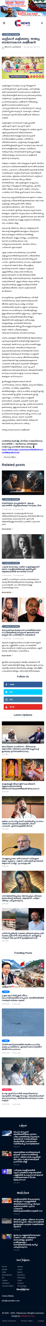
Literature (5, 1283)
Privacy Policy (27, 1321)
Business (21, 1275)
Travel (19, 1269)
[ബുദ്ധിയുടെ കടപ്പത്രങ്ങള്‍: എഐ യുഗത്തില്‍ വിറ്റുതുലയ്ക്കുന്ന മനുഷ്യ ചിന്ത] (23, 482)
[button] (7, 23)
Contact (41, 1321)
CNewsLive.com (27, 1316)
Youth (19, 1280)
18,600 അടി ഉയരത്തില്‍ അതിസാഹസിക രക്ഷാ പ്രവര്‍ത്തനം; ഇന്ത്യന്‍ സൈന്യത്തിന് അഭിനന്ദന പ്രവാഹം (22, 1046)
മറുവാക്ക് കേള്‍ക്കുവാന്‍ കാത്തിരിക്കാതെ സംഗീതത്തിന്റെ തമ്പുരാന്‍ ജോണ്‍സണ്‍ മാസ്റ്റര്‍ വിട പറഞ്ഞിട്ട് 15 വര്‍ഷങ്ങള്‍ (21, 632)
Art (3, 1278)
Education (21, 1278)
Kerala (4, 1269)
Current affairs (7, 1286)
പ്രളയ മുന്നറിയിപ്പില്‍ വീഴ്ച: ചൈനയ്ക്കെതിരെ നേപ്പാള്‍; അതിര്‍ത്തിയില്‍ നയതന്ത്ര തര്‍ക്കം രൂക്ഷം (23, 997)
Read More (6, 529)
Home (4, 1266)
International (7, 1275)
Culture (5, 1280)
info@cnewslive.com (11, 1301)
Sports (20, 1272)
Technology (22, 1286)
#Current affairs (10, 457)
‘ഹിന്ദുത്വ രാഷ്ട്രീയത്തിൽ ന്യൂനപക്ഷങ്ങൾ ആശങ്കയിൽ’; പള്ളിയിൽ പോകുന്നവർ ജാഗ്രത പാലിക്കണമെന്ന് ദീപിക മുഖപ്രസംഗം (28, 1175)
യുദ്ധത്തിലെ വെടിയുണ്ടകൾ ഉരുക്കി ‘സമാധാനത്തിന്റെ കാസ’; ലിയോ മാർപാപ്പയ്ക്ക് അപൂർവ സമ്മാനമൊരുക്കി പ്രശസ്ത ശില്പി (26, 1157)
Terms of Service (9, 1321)
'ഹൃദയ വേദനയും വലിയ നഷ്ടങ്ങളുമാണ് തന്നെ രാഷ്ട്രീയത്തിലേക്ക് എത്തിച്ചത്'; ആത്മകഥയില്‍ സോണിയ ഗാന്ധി (20, 569)
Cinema (20, 1283)
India (4, 1272)
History (20, 1266)
